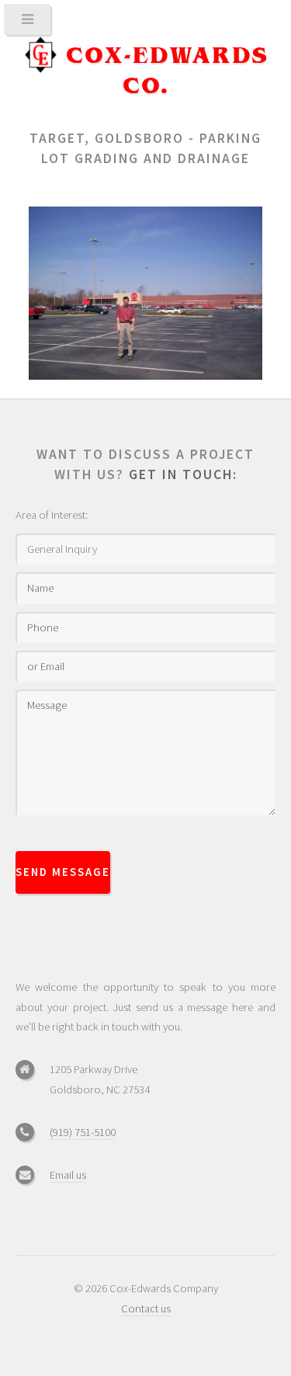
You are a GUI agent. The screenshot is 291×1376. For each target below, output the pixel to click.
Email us (68, 1175)
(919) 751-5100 (83, 1132)
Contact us (146, 1308)
